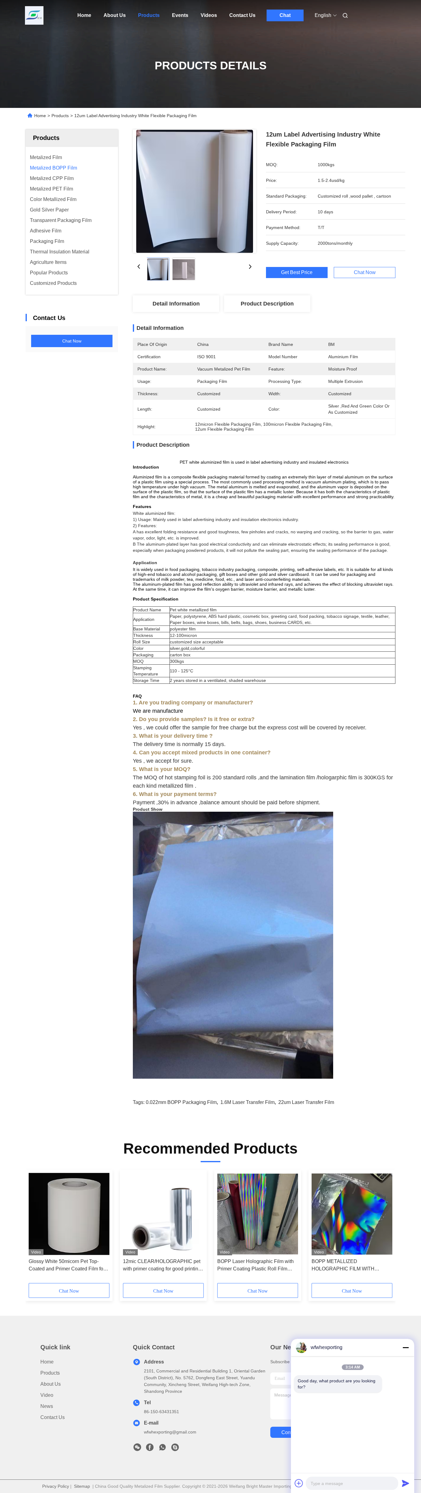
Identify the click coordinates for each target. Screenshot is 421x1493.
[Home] (34, 15)
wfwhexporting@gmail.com (170, 1431)
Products (149, 15)
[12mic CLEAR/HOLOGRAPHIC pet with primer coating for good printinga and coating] (163, 1214)
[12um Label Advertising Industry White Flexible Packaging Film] (194, 191)
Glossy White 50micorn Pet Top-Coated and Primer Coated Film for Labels (67, 1266)
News (46, 1406)
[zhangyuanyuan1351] (175, 1448)
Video (46, 1395)
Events (180, 15)
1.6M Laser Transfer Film (247, 1102)
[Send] (406, 1483)
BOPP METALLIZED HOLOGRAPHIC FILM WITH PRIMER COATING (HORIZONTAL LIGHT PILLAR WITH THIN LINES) (350, 1266)
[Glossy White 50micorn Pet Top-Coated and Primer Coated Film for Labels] (69, 1214)
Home (84, 15)
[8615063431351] (162, 1448)
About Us (115, 15)
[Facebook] (149, 1448)
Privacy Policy (55, 1486)
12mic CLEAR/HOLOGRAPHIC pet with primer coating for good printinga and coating (163, 1266)
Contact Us (242, 15)
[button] (37, 1228)
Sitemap (82, 1486)
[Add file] (299, 1483)
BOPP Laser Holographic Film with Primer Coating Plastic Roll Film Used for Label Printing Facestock (255, 1266)
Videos (209, 15)
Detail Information (176, 304)
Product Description (267, 304)
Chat (285, 15)
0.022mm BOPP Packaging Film (181, 1102)
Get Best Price (297, 272)
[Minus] (405, 1347)
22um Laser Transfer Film (306, 1102)
